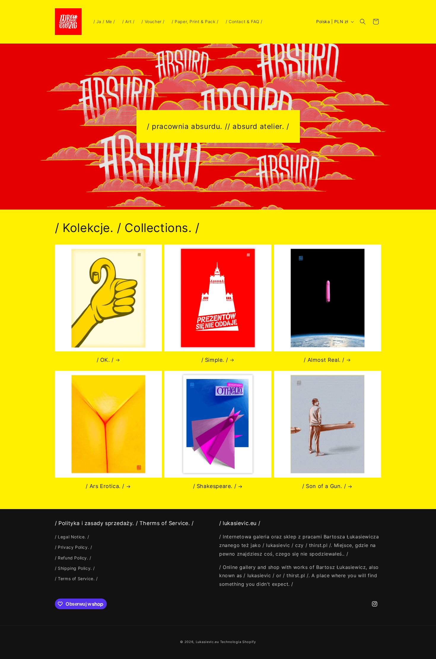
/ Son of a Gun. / (324, 486)
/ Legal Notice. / (72, 536)
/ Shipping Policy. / (75, 568)
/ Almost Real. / (324, 360)
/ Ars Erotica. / (105, 486)
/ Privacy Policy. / (73, 547)
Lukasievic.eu (207, 642)
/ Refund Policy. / (73, 557)
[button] (362, 21)
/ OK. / (105, 360)
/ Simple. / (214, 360)
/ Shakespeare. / (214, 486)
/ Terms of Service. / (76, 578)
